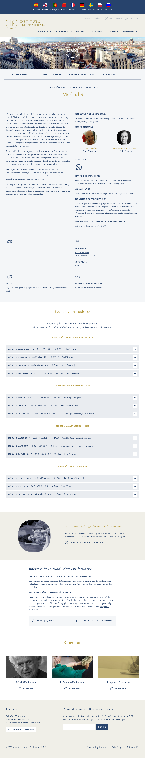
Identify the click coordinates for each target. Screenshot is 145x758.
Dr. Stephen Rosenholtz (120, 180)
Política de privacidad (97, 747)
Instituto (128, 31)
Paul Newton (99, 183)
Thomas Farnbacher (115, 183)
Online (80, 31)
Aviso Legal (117, 747)
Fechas (59, 74)
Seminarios (62, 31)
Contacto (133, 18)
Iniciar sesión (116, 18)
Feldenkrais (96, 31)
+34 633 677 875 (17, 716)
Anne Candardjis (82, 180)
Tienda (114, 31)
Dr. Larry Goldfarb (99, 180)
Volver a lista (19, 74)
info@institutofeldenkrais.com (26, 722)
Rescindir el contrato (21, 729)
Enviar (102, 727)
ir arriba (109, 74)
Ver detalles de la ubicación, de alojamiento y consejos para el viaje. (105, 193)
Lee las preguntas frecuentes (96, 620)
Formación (42, 31)
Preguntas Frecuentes (83, 74)
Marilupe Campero (83, 183)
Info (44, 74)
